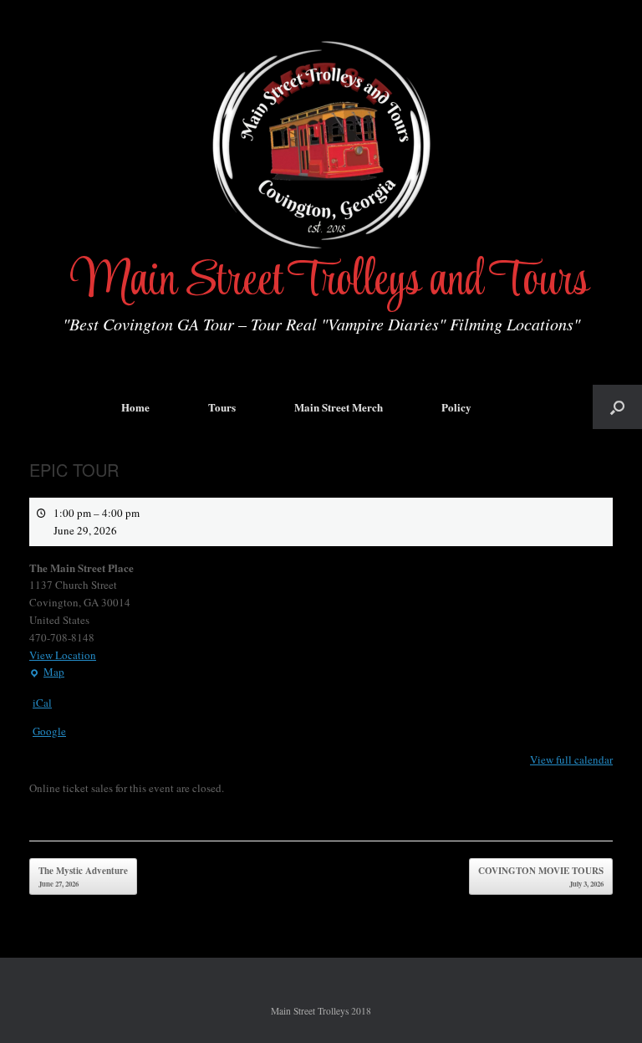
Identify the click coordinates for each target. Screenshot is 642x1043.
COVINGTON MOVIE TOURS (541, 876)
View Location (62, 654)
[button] (617, 407)
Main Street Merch (338, 407)
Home (135, 407)
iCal (42, 702)
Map (46, 672)
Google (49, 731)
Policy (456, 407)
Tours (222, 407)
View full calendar (571, 759)
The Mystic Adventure (83, 876)
